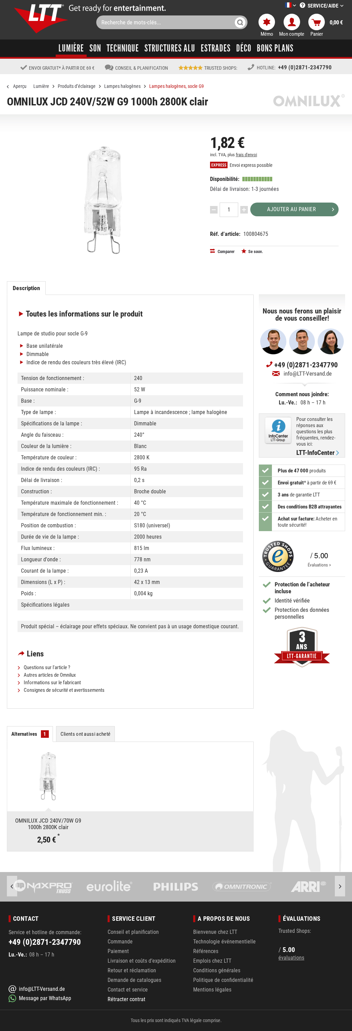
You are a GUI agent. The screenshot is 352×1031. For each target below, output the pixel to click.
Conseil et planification (133, 932)
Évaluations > (319, 565)
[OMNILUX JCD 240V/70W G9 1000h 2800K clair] (48, 776)
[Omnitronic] (242, 886)
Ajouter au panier (291, 209)
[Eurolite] (110, 886)
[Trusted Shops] (276, 556)
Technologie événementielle (224, 941)
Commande (120, 941)
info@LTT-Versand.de (308, 373)
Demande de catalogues (134, 980)
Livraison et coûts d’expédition (142, 961)
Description (26, 288)
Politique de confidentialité (223, 980)
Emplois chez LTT (212, 961)
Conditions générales (216, 970)
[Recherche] (240, 22)
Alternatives (28, 734)
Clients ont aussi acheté (85, 734)
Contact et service (128, 989)
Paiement (118, 951)
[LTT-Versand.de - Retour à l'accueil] (41, 18)
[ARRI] (308, 886)
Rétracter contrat (126, 999)
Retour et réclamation (132, 970)
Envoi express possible (251, 165)
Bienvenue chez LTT (215, 932)
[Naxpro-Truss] (43, 886)
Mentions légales (212, 989)
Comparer (225, 251)
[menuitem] (280, 5)
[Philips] (176, 886)
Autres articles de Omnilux (49, 675)
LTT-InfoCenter (315, 453)
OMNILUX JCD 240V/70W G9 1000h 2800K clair (48, 823)
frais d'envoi (246, 154)
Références (205, 951)
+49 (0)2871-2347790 (305, 67)
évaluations (291, 957)
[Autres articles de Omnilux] (309, 100)
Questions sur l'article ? (46, 667)
